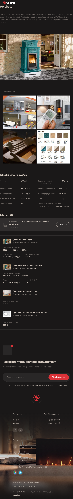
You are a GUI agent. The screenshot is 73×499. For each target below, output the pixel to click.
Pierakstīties (57, 377)
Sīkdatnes (31, 486)
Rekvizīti (16, 423)
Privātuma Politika (19, 486)
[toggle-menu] (68, 3)
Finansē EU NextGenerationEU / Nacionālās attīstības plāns (33, 492)
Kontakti (16, 420)
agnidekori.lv (53, 420)
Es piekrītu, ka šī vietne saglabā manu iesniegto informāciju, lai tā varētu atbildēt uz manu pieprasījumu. (38, 385)
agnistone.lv (53, 423)
